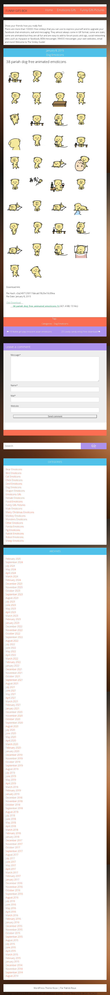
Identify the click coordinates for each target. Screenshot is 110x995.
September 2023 (14, 594)
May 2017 (11, 865)
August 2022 (12, 640)
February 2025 (13, 558)
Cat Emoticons (13, 476)
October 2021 (13, 676)
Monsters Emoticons (16, 519)
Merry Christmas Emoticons (20, 512)
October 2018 (13, 804)
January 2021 (12, 708)
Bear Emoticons (14, 469)
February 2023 (13, 619)
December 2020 (14, 712)
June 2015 (11, 947)
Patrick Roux (70, 987)
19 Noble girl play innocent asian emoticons (30, 331)
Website (15, 405)
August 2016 (12, 897)
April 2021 (11, 697)
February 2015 (13, 958)
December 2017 (14, 840)
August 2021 (12, 683)
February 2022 (13, 662)
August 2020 (12, 726)
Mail (13, 395)
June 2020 (11, 733)
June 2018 (11, 819)
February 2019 (13, 790)
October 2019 (13, 761)
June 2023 (11, 605)
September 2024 (14, 562)
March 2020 (12, 744)
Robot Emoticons (14, 537)
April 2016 (11, 911)
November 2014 (14, 968)
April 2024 (11, 573)
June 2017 (11, 861)
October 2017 (13, 847)
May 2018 (11, 822)
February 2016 (13, 918)
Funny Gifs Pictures (92, 10)
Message (16, 354)
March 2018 (12, 829)
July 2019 (10, 772)
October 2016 (13, 890)
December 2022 (14, 626)
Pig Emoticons (13, 530)
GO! (93, 445)
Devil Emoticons (14, 483)
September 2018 (14, 808)
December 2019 (14, 754)
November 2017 (14, 844)
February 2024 (13, 580)
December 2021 (14, 669)
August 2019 (12, 769)
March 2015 (12, 954)
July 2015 (10, 943)
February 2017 (13, 876)
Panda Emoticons (15, 526)
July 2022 (10, 644)
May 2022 (11, 651)
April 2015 (11, 950)
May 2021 (11, 694)
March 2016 (12, 915)
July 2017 (10, 858)
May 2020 (11, 737)
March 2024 (12, 576)
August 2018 (12, 811)
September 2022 (14, 637)
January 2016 (12, 922)
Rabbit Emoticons (15, 533)
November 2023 (14, 587)
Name (14, 385)
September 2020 (14, 722)
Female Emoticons (15, 498)
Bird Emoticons (13, 473)
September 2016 (14, 893)
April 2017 (11, 869)
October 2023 (13, 590)
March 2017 (12, 872)
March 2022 (12, 658)
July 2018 (10, 815)
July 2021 (10, 687)
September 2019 (14, 765)
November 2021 (14, 672)
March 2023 (12, 615)
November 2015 (14, 929)
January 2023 (12, 622)
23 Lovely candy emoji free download (79, 331)
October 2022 (13, 633)
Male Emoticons (14, 508)
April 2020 (11, 740)
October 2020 (13, 719)
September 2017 (14, 851)
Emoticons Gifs (66, 10)
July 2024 (10, 565)
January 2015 (12, 961)
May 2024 (11, 569)
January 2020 (12, 751)
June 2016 (11, 904)
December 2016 (14, 883)
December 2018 (14, 797)
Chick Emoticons (14, 480)
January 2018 (12, 836)
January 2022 (12, 665)
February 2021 (13, 704)
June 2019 (11, 776)
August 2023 (12, 598)
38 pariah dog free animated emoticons (36, 61)
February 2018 (13, 833)
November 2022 (14, 630)
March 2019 (12, 787)
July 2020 (10, 729)
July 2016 (10, 901)
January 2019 (12, 794)
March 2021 (12, 701)
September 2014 (14, 972)
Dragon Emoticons (15, 490)
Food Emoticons (14, 501)
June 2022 (11, 647)
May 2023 (11, 608)
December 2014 (14, 965)
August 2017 (12, 854)
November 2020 (14, 715)
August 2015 (12, 940)
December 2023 (14, 583)
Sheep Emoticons (15, 540)
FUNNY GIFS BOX (16, 11)
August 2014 (12, 975)
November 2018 (14, 801)
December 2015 (14, 926)
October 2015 (13, 933)
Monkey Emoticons (15, 515)
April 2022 (11, 655)
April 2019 (11, 783)
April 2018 (11, 826)
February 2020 (13, 747)
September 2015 (14, 936)
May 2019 (11, 779)
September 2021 (14, 679)
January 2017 (12, 879)
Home (49, 10)
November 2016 (14, 886)
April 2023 (11, 612)
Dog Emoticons (55, 54)
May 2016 (11, 908)
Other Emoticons (14, 522)
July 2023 (10, 601)
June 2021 (11, 690)
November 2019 (14, 758)
